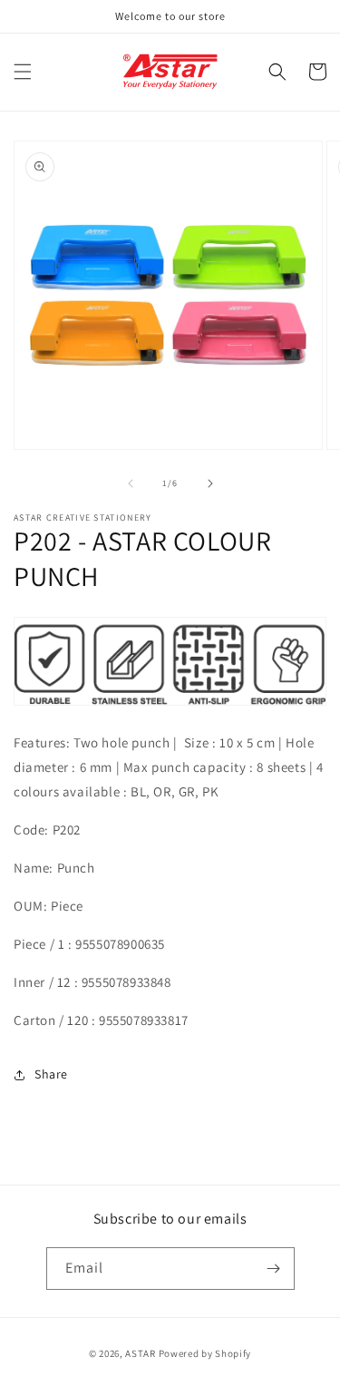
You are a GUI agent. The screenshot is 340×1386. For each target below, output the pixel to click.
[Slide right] (210, 483)
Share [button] (51, 1074)
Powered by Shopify (205, 1353)
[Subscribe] (274, 1268)
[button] (23, 72)
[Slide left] (131, 483)
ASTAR (140, 1353)
